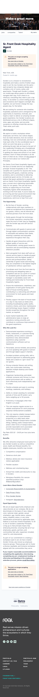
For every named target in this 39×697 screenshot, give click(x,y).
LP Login (6, 669)
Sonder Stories (15, 496)
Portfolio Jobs (29, 658)
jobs (3, 32)
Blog (25, 666)
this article (30, 157)
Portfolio (7, 658)
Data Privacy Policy (13, 492)
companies (11, 32)
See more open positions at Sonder (19, 587)
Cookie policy (24, 606)
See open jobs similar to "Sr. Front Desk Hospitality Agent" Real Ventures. (20, 64)
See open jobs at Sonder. (16, 61)
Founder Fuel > (9, 675)
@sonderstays (19, 500)
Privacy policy (15, 606)
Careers (6, 664)
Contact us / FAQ (10, 661)
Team (25, 664)
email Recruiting (28, 560)
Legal (5, 666)
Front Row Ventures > (12, 678)
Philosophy (28, 661)
